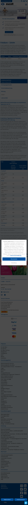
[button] (14, 263)
